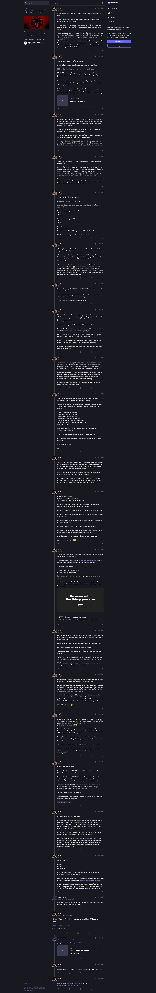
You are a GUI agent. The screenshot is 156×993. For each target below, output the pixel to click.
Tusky (72, 925)
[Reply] (56, 933)
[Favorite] (80, 50)
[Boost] (69, 50)
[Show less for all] (102, 3)
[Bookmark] (91, 50)
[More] (102, 50)
